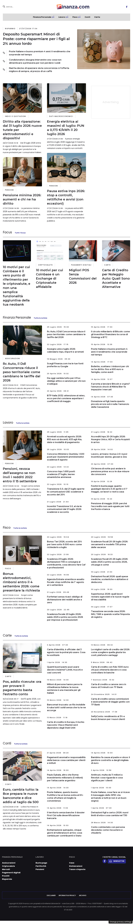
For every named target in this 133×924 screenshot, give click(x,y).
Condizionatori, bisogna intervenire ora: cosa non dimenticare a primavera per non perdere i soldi (35, 61)
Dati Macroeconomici (61, 116)
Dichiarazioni (75, 866)
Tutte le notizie (40, 318)
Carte (97, 17)
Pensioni (9, 190)
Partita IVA (41, 866)
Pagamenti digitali (81, 265)
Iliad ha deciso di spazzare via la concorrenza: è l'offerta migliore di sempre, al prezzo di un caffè (39, 69)
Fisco (75, 17)
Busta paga (41, 863)
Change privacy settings (120, 922)
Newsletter (118, 861)
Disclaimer (51, 895)
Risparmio (10, 28)
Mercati (6, 869)
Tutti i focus (20, 233)
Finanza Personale (42, 17)
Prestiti (5, 876)
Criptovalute (45, 265)
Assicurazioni (12, 358)
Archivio (82, 895)
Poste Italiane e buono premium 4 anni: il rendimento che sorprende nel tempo (39, 53)
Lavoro (61, 17)
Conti (87, 17)
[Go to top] (113, 915)
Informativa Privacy (67, 895)
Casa (71, 863)
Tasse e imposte (77, 869)
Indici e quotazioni (15, 116)
